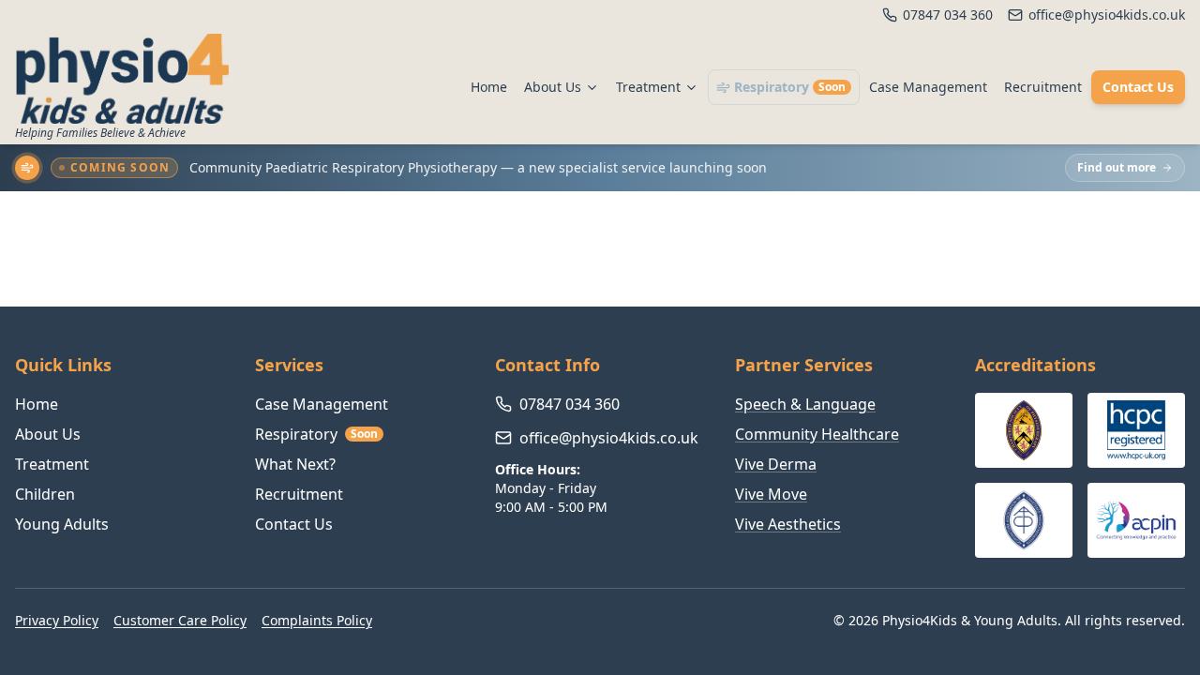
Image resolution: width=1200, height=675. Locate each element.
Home (489, 87)
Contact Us (1138, 87)
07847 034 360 (569, 404)
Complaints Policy (317, 620)
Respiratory (790, 87)
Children (45, 494)
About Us (552, 87)
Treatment (648, 87)
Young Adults (62, 524)
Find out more (1116, 167)
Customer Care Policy (180, 620)
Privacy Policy (56, 620)
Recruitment (1043, 87)
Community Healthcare (817, 434)
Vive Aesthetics (788, 524)
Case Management (928, 87)
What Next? (295, 464)
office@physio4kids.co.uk (608, 438)
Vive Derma (776, 464)
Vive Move (771, 494)
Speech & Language (805, 404)
